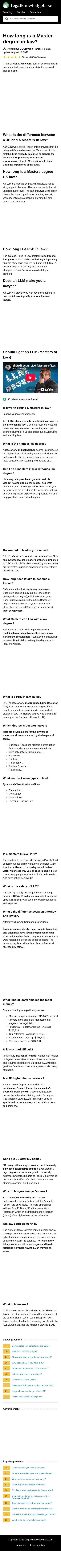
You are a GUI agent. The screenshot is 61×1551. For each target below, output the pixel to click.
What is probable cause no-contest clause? (32, 1473)
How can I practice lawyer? (24, 1351)
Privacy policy (37, 1545)
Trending (7, 12)
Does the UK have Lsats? (24, 1380)
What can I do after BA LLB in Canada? (30, 1368)
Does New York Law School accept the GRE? (33, 1385)
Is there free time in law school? (27, 1374)
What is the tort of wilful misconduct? (29, 1520)
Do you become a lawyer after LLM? (29, 1391)
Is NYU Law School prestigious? (27, 1396)
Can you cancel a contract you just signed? (32, 1503)
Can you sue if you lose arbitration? (28, 1467)
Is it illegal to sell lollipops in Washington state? (34, 1514)
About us (21, 1545)
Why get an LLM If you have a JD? (28, 1363)
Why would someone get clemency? (29, 1479)
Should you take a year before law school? (32, 1357)
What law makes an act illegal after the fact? (32, 1508)
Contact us (35, 12)
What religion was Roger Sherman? (28, 1484)
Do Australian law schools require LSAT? (31, 1346)
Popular (21, 12)
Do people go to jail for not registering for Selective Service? (31, 1497)
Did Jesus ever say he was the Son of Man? (32, 1490)
